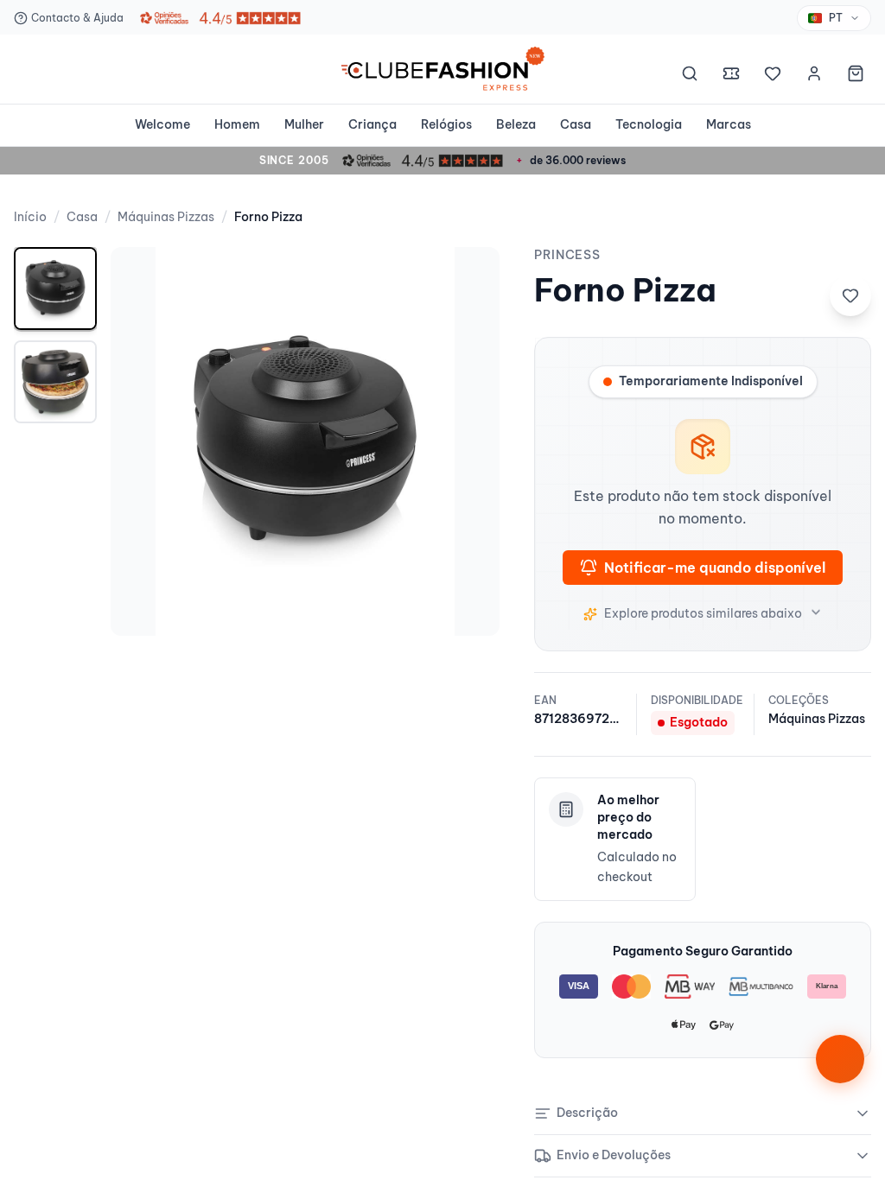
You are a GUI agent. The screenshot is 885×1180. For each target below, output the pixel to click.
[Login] (814, 76)
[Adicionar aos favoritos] (850, 295)
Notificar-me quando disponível (714, 567)
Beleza (516, 124)
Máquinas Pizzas (166, 217)
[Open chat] (840, 1059)
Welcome (162, 124)
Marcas (728, 124)
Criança (372, 124)
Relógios (446, 124)
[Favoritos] (772, 76)
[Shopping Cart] (855, 76)
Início (30, 217)
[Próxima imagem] (468, 441)
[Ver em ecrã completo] (468, 278)
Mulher (304, 124)
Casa (575, 124)
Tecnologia (648, 124)
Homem (237, 124)
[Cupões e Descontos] (731, 76)
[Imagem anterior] (141, 441)
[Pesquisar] (689, 76)
